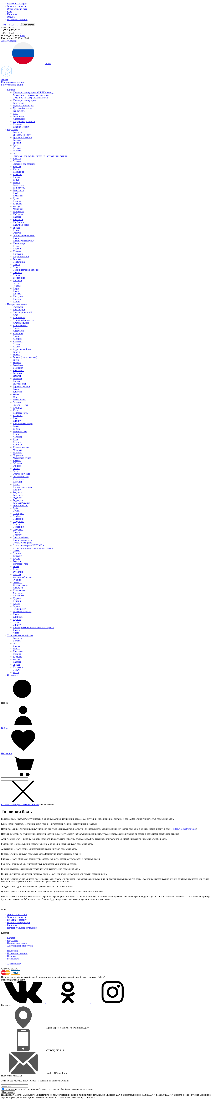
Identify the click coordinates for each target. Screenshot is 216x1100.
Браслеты (17, 132)
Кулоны (17, 201)
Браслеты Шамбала (22, 137)
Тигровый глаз (20, 564)
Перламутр (18, 479)
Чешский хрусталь (22, 611)
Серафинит (18, 526)
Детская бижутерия (22, 108)
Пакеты (17, 238)
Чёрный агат (19, 609)
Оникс (16, 468)
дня (14, 153)
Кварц (16, 418)
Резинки (17, 259)
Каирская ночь (20, 413)
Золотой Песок (20, 405)
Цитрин (17, 601)
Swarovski (18, 307)
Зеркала (17, 166)
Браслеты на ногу (22, 134)
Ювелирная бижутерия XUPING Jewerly (33, 92)
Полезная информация (18, 922)
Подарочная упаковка (24, 121)
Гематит (17, 376)
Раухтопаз (18, 495)
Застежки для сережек (24, 164)
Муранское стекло (22, 458)
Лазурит (17, 442)
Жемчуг (17, 397)
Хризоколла (19, 590)
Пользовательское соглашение (22, 928)
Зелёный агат (19, 399)
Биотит (16, 352)
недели (16, 227)
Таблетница (19, 278)
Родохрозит (19, 500)
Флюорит (17, 582)
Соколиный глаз (21, 537)
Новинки (17, 124)
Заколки (17, 158)
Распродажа (13, 958)
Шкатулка (18, 296)
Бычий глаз (18, 365)
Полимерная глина (22, 487)
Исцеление (12, 675)
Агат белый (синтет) (23, 320)
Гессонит (17, 378)
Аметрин (17, 338)
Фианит (17, 579)
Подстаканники (21, 256)
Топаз (16, 566)
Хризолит (18, 593)
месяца (16, 206)
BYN (48, 63)
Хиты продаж (14, 963)
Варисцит (18, 368)
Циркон (17, 598)
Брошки (17, 142)
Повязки (17, 251)
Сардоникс (18, 521)
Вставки (17, 148)
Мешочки (18, 209)
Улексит (17, 574)
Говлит (16, 381)
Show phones (28, 25)
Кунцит (17, 434)
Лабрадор (17, 436)
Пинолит (17, 481)
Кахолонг (17, 415)
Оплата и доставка (16, 6)
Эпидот (17, 625)
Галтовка (17, 150)
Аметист (17, 336)
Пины (16, 246)
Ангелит (17, 344)
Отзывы (11, 17)
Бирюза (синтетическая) (25, 357)
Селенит (17, 524)
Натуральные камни (17, 304)
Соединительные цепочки (26, 270)
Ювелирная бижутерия (24, 100)
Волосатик (18, 370)
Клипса (16, 177)
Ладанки (17, 203)
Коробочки (18, 190)
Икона (16, 169)
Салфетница (19, 262)
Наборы (17, 217)
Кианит (17, 421)
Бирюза (16, 354)
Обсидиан (18, 463)
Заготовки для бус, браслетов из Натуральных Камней (40, 156)
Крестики (18, 195)
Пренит (17, 489)
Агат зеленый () (21, 323)
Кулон (16, 198)
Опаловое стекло (21, 474)
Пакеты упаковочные (23, 240)
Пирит (16, 484)
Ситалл (16, 532)
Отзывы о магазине (17, 914)
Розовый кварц (20, 505)
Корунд (16, 428)
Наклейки (18, 219)
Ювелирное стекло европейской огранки (33, 627)
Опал (15, 471)
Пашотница (19, 243)
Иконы (16, 646)
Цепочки (17, 280)
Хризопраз (18, 595)
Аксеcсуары (19, 119)
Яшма (16, 632)
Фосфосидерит (20, 585)
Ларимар (17, 444)
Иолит (16, 410)
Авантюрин (19, 309)
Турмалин (18, 572)
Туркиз (16, 569)
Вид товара (12, 129)
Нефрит (17, 460)
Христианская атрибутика (20, 635)
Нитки (16, 230)
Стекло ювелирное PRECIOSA (28, 545)
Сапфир (17, 516)
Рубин (16, 508)
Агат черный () (20, 325)
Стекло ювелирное (22, 542)
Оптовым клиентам (17, 9)
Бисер (16, 360)
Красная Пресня (21, 127)
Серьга (16, 264)
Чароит (16, 606)
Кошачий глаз (20, 431)
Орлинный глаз (21, 476)
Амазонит (18, 333)
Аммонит (17, 341)
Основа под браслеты (24, 235)
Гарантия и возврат (16, 3)
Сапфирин (18, 519)
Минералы (18, 211)
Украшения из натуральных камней (31, 95)
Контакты (12, 14)
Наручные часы (21, 225)
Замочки (17, 161)
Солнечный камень (22, 540)
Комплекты (18, 185)
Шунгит (17, 619)
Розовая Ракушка (21, 503)
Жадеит (17, 394)
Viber (22, 35)
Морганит (18, 455)
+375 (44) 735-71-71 (11, 24)
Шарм (16, 288)
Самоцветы (18, 513)
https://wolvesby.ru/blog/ (184, 829)
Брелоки (17, 140)
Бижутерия (18, 103)
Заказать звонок (9, 41)
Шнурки (17, 299)
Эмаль (16, 622)
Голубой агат (19, 383)
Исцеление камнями (17, 19)
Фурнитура (18, 116)
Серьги (16, 267)
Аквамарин (18, 330)
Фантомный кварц (22, 577)
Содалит (17, 534)
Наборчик (18, 214)
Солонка (17, 272)
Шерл (16, 614)
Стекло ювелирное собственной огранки (33, 548)
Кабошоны (18, 172)
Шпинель (17, 617)
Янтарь (16, 630)
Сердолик (18, 529)
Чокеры (17, 285)
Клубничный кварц (23, 423)
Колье (16, 180)
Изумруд (17, 407)
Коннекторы (19, 187)
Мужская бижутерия (23, 105)
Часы (15, 113)
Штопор (17, 301)
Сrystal (16, 511)
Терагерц (17, 561)
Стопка (16, 275)
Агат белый (19, 317)
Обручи (17, 232)
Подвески (18, 254)
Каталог (11, 89)
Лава (15, 439)
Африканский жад (22, 349)
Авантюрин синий (22, 312)
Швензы (17, 293)
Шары (16, 291)
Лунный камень (21, 447)
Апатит (16, 346)
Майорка (17, 450)
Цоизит (16, 603)
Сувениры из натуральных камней (30, 97)
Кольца (16, 182)
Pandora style (19, 111)
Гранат (16, 389)
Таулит (16, 558)
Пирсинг (17, 248)
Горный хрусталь (21, 386)
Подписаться (8, 1092)
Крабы (16, 193)
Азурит (16, 328)
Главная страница (10, 804)
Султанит (17, 553)
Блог (9, 11)
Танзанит (17, 556)
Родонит (17, 497)
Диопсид (17, 391)
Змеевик (17, 402)
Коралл (16, 426)
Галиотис (17, 373)
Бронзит (17, 362)
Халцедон (18, 587)
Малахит (17, 452)
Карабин (17, 174)
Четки (16, 283)
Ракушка (17, 492)
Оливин (17, 466)
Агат (15, 315)
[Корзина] (23, 776)
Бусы (15, 145)
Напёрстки (18, 222)
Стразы (16, 550)
